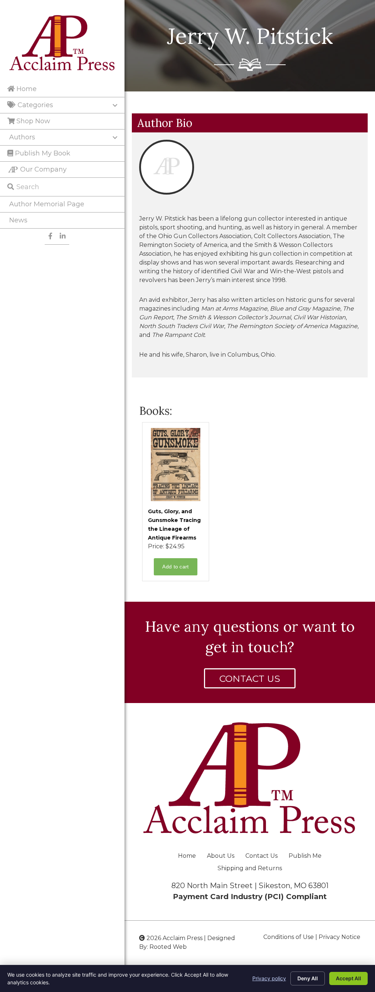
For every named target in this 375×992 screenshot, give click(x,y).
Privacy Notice (339, 936)
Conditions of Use (288, 936)
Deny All (307, 978)
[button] (250, 678)
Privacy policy (269, 978)
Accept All (348, 978)
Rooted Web (168, 946)
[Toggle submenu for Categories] (115, 105)
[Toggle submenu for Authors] (115, 137)
